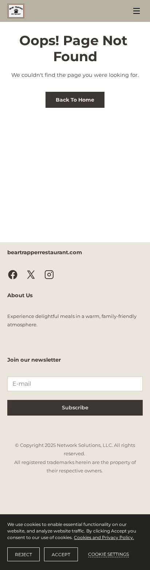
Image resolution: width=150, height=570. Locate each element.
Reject (23, 554)
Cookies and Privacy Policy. (104, 537)
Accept (61, 554)
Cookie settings (108, 554)
